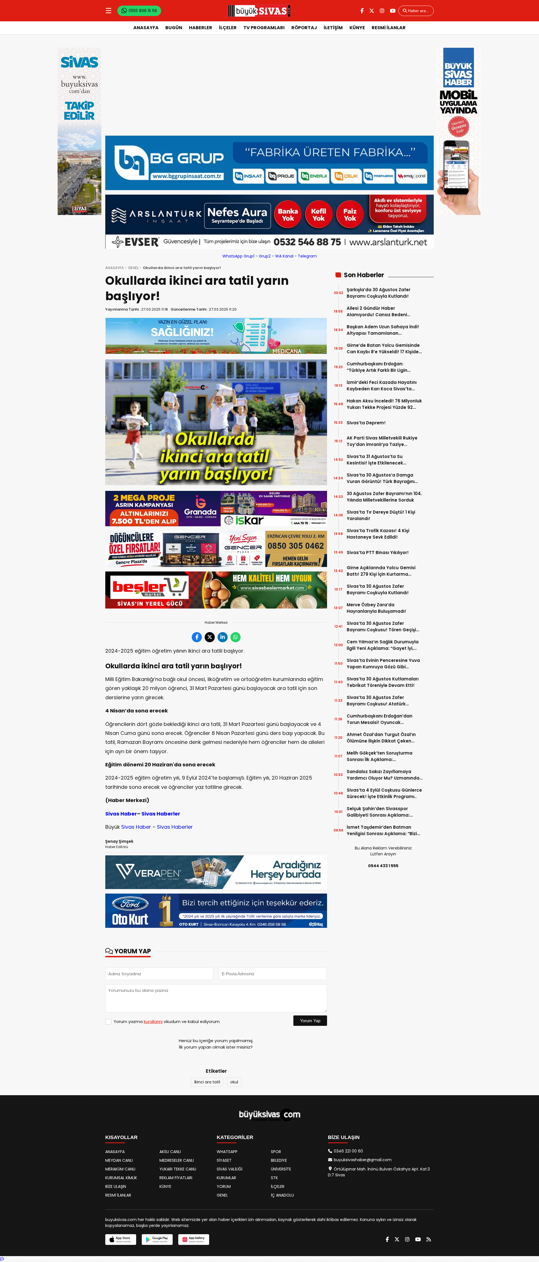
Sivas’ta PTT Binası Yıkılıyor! (378, 552)
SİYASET (224, 1160)
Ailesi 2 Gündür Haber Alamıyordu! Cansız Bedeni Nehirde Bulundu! (377, 311)
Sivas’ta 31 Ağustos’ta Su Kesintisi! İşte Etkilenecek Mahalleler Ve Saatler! (375, 460)
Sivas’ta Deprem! (366, 423)
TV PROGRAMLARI (264, 27)
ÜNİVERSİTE (281, 1169)
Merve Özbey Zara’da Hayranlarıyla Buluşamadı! (376, 608)
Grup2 (265, 256)
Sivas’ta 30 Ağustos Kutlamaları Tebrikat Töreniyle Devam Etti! (383, 682)
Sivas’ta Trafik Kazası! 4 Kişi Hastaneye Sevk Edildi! (378, 534)
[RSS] (428, 1239)
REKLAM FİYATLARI (175, 1178)
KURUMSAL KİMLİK (121, 1178)
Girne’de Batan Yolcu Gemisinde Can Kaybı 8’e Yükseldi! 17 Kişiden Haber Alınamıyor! (384, 348)
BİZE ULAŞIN (115, 1186)
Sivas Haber (121, 813)
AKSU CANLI (170, 1151)
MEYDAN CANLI (119, 1160)
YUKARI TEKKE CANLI (177, 1169)
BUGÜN (173, 27)
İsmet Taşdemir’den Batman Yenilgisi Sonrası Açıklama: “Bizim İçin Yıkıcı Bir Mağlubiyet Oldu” (384, 830)
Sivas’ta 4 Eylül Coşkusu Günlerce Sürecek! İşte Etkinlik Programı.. (384, 793)
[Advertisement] (269, 85)
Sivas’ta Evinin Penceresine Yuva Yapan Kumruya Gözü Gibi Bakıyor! (383, 663)
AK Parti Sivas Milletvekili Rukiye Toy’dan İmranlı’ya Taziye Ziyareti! (382, 441)
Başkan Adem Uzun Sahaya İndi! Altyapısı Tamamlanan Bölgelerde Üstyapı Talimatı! (383, 330)
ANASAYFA (146, 27)
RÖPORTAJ (304, 27)
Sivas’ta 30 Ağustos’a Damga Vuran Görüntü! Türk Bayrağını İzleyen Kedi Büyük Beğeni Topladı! (381, 478)
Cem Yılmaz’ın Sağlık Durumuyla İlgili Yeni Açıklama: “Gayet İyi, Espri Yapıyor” (383, 645)
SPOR (276, 1151)
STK (274, 1178)
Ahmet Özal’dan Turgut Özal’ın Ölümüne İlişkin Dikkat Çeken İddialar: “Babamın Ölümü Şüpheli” (381, 738)
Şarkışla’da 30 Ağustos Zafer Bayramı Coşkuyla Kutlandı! (378, 293)
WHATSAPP (227, 1151)
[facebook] (362, 11)
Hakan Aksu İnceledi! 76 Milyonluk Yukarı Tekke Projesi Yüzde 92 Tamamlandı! (384, 404)
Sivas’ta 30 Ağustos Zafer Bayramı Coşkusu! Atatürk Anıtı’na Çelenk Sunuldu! (376, 700)
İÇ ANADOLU (282, 1195)
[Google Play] (157, 1239)
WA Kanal (284, 256)
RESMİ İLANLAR (389, 27)
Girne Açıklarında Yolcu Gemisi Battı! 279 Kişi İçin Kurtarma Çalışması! (381, 571)
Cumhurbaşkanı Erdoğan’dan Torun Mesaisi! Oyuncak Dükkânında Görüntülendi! (379, 719)
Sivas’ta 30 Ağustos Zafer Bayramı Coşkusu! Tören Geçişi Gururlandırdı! (381, 626)
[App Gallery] (193, 1239)
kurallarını (153, 1021)
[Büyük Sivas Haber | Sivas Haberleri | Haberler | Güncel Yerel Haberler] (259, 10)
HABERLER (200, 27)
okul (234, 1082)
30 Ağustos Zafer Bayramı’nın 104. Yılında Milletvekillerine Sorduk (384, 497)
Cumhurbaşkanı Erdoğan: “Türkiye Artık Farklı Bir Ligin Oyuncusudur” (377, 367)
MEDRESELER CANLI (176, 1160)
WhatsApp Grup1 (238, 256)
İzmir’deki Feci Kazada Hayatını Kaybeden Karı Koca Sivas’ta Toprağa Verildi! (382, 385)
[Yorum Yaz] (2, 1259)
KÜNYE (357, 27)
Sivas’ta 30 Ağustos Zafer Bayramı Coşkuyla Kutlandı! (378, 589)
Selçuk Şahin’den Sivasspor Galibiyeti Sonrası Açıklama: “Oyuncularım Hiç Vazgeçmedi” (382, 812)
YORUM (224, 1186)
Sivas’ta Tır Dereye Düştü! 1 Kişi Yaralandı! (381, 515)
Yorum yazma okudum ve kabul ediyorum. (167, 1021)
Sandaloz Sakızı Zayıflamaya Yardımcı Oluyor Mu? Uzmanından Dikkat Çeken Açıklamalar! (384, 775)
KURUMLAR (226, 1178)
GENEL (133, 267)
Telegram (307, 256)
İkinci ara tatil (207, 1082)
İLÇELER (228, 27)
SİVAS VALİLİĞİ (229, 1169)
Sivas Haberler (160, 813)
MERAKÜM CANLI (120, 1169)
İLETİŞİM (333, 27)
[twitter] (371, 11)
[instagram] (382, 11)
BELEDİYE (279, 1160)
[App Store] (120, 1239)
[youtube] (393, 11)
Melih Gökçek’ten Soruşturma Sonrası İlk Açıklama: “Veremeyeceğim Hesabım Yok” (382, 756)
